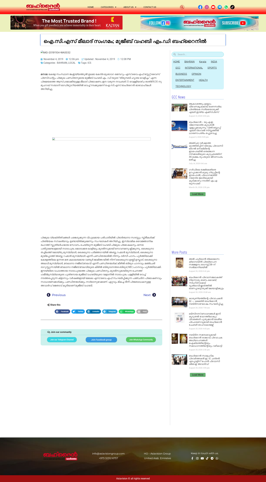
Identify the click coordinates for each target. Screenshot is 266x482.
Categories (107, 7)
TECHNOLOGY (183, 86)
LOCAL (72, 62)
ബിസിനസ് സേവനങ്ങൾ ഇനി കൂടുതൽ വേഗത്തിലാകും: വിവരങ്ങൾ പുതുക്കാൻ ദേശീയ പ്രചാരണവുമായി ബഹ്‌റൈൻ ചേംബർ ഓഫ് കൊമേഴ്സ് (205, 319)
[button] (182, 7)
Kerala (202, 61)
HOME (176, 61)
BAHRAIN (62, 62)
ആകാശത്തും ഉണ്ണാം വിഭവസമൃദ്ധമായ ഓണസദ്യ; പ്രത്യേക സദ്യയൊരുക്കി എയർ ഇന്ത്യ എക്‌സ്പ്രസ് (205, 108)
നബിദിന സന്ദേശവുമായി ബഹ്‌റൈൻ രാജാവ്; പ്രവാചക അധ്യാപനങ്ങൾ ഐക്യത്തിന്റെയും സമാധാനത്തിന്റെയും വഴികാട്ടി (205, 340)
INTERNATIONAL (194, 67)
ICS (89, 62)
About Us (128, 7)
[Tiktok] (207, 458)
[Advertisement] (101, 114)
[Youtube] (202, 458)
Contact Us (149, 7)
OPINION (196, 73)
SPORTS (212, 67)
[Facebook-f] (192, 458)
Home (91, 7)
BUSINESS (181, 73)
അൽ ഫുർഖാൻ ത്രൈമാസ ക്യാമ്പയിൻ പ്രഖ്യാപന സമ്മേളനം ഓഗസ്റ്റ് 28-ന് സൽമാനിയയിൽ (204, 263)
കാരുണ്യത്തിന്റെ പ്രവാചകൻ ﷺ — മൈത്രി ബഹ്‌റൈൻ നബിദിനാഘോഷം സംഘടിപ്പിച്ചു (206, 301)
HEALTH (203, 80)
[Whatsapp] (217, 458)
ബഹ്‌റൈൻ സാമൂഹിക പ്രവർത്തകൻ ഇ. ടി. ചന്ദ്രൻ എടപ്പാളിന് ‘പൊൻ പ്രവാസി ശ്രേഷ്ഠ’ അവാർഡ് (204, 359)
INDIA (214, 61)
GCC (177, 67)
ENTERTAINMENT (184, 80)
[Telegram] (212, 458)
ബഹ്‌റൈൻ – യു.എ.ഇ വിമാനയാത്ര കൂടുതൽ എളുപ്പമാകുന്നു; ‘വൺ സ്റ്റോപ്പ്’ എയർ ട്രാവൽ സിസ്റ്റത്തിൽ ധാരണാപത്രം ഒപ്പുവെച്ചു (205, 128)
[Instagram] (197, 458)
